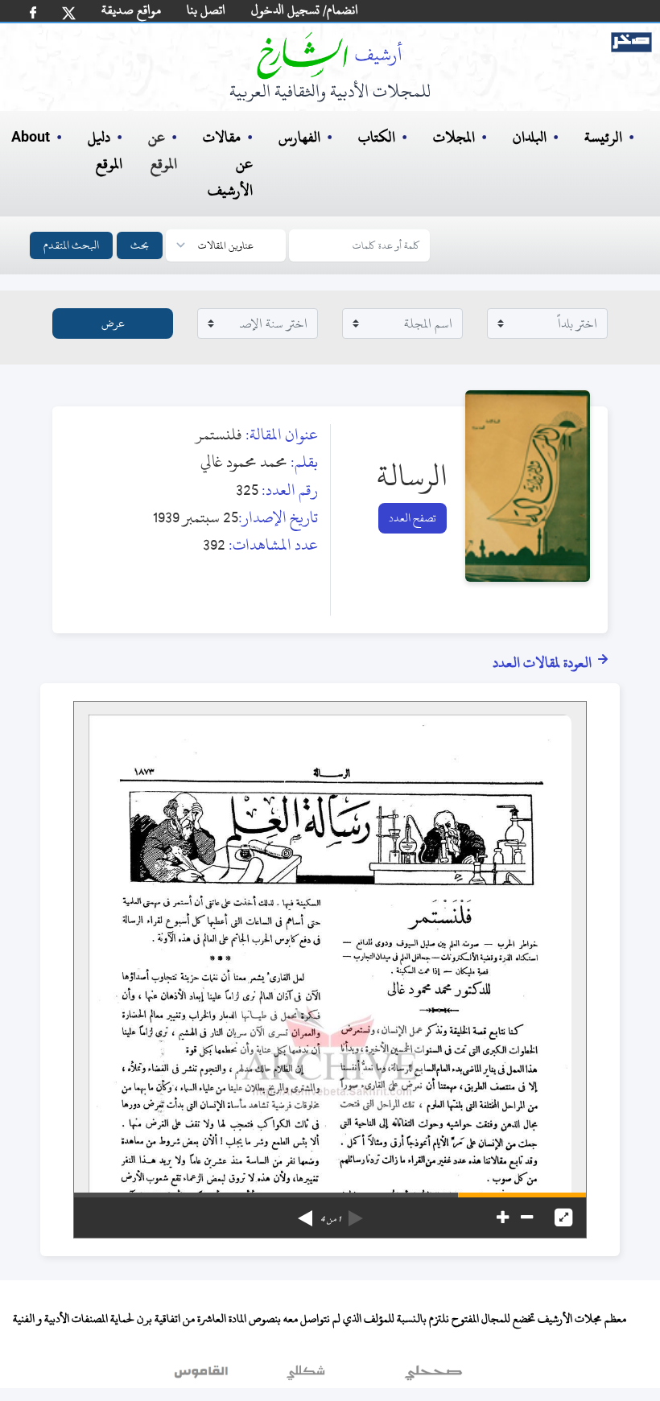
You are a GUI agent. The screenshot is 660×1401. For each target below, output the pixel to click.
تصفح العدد (412, 518)
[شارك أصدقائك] (33, 12)
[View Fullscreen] (563, 1217)
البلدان (530, 137)
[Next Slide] (305, 1212)
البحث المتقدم (71, 245)
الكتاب (376, 137)
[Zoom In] (503, 1217)
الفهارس (299, 137)
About (30, 138)
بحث (139, 245)
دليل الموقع (105, 150)
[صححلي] (433, 1376)
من (330, 1219)
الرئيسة (603, 137)
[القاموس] (203, 1376)
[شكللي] (306, 1376)
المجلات (454, 137)
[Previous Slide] (356, 1212)
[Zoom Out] (527, 1217)
